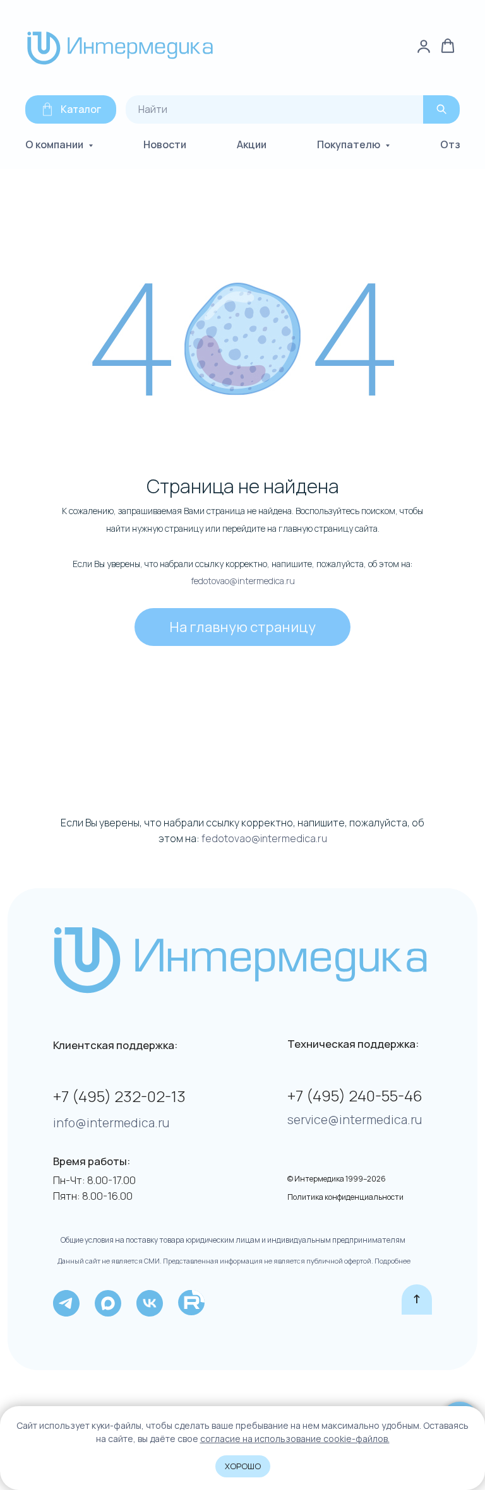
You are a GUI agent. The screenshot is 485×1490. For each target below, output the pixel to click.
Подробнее (391, 1260)
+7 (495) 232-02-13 (119, 1096)
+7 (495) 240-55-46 (354, 1095)
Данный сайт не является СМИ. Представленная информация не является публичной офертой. (215, 1260)
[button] (447, 46)
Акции (251, 144)
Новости (164, 144)
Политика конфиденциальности (345, 1197)
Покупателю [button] (349, 144)
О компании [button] (55, 144)
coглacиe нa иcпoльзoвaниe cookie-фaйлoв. (295, 1439)
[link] (423, 46)
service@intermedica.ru (354, 1120)
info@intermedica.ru (111, 1123)
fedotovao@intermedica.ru (243, 581)
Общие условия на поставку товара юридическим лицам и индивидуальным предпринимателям (233, 1240)
